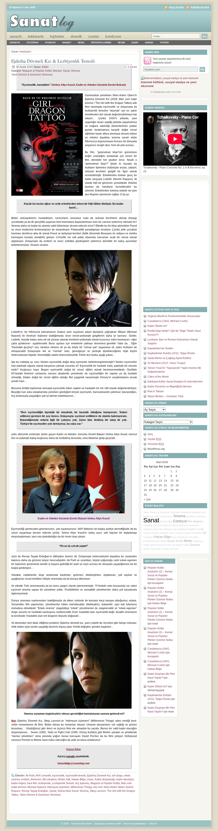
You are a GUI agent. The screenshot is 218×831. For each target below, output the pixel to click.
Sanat (134, 42)
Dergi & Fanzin (183, 533)
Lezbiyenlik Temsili (63, 783)
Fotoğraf (33, 42)
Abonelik (76, 36)
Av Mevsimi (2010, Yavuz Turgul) (166, 363)
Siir (204, 532)
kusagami (148, 537)
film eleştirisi (50, 779)
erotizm (25, 779)
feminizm (36, 779)
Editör (45, 66)
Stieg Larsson (98, 790)
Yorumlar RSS (199, 7)
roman (146, 548)
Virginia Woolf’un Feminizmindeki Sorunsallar (174, 316)
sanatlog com (150, 525)
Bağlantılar (57, 36)
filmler (61, 779)
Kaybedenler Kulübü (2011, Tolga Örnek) (171, 353)
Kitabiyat (50, 42)
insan (90, 779)
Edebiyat (15, 42)
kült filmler (197, 533)
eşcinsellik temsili (76, 775)
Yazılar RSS (176, 7)
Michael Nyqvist (36, 787)
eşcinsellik (58, 775)
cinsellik (46, 775)
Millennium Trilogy (81, 787)
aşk (175, 529)
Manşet (66, 42)
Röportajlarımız (101, 42)
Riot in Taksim (156, 391)
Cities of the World (158, 376)
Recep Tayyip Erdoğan (35, 790)
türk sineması (165, 525)
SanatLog (148, 516)
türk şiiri (171, 545)
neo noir (97, 787)
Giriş (150, 434)
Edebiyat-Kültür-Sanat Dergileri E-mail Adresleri (175, 381)
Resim (121, 42)
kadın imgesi (18, 783)
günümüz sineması (189, 525)
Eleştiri (163, 521)
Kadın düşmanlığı (105, 779)
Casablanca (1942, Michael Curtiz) (168, 321)
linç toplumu (82, 783)
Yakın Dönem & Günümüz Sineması (32, 74)
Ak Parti (30, 775)
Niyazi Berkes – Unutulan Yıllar (166, 396)
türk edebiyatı (166, 529)
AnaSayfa (16, 36)
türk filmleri (161, 541)
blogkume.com (162, 92)
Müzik (81, 42)
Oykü (172, 533)
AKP (38, 775)
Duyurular (156, 548)
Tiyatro (164, 42)
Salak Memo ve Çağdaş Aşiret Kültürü (169, 358)
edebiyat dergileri (186, 529)
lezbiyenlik (44, 783)
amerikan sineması (195, 516)
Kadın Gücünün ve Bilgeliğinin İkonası (170, 386)
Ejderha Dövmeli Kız (99, 775)
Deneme (195, 544)
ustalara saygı (150, 529)
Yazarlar (93, 36)
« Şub (147, 499)
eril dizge (117, 775)
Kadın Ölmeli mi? (157, 325)
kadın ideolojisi (125, 779)
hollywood (186, 512)
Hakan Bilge (79, 779)
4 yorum (132, 66)
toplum (179, 545)
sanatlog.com (199, 512)
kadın (156, 516)
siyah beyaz (166, 516)
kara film (32, 783)
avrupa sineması (170, 548)
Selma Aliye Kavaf (67, 790)
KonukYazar (113, 36)
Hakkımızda (36, 36)
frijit (68, 779)
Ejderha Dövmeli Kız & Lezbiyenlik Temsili (53, 61)
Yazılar (154, 439)
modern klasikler (160, 533)
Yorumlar (156, 444)
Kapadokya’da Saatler (160, 348)
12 (154, 480)
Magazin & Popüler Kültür (37, 70)
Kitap (169, 521)
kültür (186, 545)
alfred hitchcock (158, 545)
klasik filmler (175, 541)
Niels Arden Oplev (114, 787)
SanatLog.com (185, 537)
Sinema (149, 42)
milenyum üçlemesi (58, 787)
